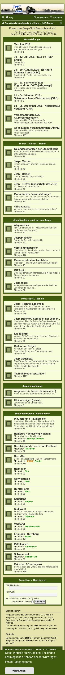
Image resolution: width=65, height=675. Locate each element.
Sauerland (20, 499)
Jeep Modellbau (23, 358)
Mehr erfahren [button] (23, 661)
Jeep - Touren (22, 161)
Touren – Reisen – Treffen (32, 143)
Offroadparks (22, 206)
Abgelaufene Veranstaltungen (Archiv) (37, 127)
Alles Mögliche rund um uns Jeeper (32, 220)
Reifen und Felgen (25, 346)
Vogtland (19, 524)
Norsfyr (31, 439)
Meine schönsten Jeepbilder (31, 260)
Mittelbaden (21, 544)
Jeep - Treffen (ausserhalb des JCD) (35, 184)
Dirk (27, 471)
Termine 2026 (22, 44)
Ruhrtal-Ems (21, 489)
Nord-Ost (19, 456)
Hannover (20, 468)
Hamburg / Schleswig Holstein (32, 433)
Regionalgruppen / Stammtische (32, 413)
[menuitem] (9, 17)
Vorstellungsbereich (26, 247)
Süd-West (20, 509)
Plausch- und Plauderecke (30, 418)
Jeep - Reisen (22, 174)
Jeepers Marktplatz (33, 386)
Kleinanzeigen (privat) (27, 400)
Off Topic (19, 270)
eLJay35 (10, 643)
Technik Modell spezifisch (29, 373)
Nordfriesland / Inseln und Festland (35, 446)
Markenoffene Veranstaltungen (32, 194)
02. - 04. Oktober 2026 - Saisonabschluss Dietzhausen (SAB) (36, 97)
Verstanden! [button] (19, 670)
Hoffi (27, 481)
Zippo (27, 491)
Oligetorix (29, 516)
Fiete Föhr (30, 449)
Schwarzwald (22, 554)
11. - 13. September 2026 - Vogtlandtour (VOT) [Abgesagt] (33, 84)
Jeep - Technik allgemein (29, 303)
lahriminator (31, 546)
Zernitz (38, 461)
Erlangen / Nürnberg (26, 534)
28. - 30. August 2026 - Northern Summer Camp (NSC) (33, 71)
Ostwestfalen (22, 478)
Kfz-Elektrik (21, 333)
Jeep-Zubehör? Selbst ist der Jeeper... (37, 318)
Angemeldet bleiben (21, 601)
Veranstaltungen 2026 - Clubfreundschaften (28, 116)
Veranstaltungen (32, 39)
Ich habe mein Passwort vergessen (22, 598)
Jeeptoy (29, 501)
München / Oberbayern (28, 564)
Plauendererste (32, 526)
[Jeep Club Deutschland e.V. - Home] (32, 9)
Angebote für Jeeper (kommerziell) (35, 391)
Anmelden (24, 580)
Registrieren (39, 580)
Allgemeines (21, 225)
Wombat (40, 439)
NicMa (28, 536)
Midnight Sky (31, 557)
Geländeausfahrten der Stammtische (36, 149)
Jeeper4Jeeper (23, 237)
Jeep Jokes (21, 282)
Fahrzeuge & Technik (32, 298)
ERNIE (30, 461)
